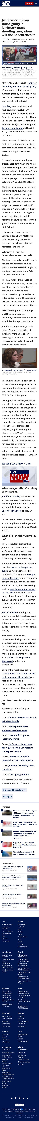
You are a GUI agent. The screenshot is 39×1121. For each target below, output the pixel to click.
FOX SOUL (5, 939)
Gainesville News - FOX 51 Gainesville (24, 969)
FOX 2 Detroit (16, 39)
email (27, 1098)
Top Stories (22, 924)
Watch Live (29, 3)
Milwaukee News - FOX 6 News (8, 1005)
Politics (20, 932)
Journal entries (9, 612)
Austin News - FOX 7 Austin (24, 982)
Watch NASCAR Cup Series (7, 1065)
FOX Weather (6, 934)
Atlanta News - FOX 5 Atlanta (23, 956)
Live (4, 921)
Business (21, 1019)
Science (5, 1031)
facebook (15, 1098)
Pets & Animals (23, 1041)
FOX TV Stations (7, 931)
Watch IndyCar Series (6, 1069)
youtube (11, 1098)
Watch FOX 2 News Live (16, 463)
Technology (6, 1039)
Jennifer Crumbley (11, 496)
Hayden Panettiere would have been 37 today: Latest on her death (25, 845)
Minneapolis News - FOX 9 (8, 1001)
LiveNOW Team (23, 1059)
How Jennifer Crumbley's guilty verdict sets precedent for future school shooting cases (17, 68)
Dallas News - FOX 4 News (24, 973)
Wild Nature (6, 1042)
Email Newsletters (24, 1062)
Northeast (7, 952)
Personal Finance (23, 1021)
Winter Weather (7, 1016)
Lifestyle (21, 944)
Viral (20, 1031)
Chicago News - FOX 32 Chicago (7, 992)
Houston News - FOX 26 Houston (23, 978)
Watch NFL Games (8, 1053)
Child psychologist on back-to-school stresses (12, 895)
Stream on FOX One (6, 1048)
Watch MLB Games (6, 1060)
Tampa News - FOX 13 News (23, 965)
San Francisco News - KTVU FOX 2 (24, 1002)
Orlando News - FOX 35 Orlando (23, 960)
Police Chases (22, 937)
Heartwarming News (22, 1035)
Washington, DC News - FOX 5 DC (7, 966)
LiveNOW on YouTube (6, 928)
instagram (19, 1098)
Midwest (6, 988)
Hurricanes (5, 1021)
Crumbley (7, 106)
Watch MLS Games (5, 1086)
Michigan (7, 796)
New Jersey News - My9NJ (8, 971)
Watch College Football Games (7, 1056)
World (20, 929)
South (20, 952)
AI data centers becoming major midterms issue (12, 867)
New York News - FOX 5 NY (7, 956)
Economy (21, 1016)
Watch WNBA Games (6, 1082)
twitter (23, 1098)
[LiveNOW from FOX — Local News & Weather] (6, 3)
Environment (6, 1024)
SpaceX (4, 1037)
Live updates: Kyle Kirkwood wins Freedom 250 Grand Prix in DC (13, 876)
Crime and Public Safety (27, 39)
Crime (20, 934)
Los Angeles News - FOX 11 (24, 996)
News (20, 921)
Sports (20, 939)
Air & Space (5, 1034)
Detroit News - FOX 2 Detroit (7, 996)
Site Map (21, 1064)
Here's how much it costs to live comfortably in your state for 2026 (25, 824)
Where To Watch (7, 924)
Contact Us (21, 1053)
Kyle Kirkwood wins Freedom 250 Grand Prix (12, 886)
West (20, 988)
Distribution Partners (22, 1056)
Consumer (21, 1024)
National (21, 927)
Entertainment (22, 947)
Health (20, 942)
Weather (6, 1013)
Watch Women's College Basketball (8, 1078)
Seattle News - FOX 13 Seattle (23, 1007)
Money (21, 1013)
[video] (32, 869)
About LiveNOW (22, 1048)
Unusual (20, 1039)
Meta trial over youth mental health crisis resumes (13, 904)
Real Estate (21, 1026)
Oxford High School (11, 510)
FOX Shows (5, 941)
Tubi (3, 936)
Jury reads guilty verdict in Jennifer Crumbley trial (19, 370)
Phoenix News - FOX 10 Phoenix (23, 992)
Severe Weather (7, 1019)
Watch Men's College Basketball (8, 1073)
